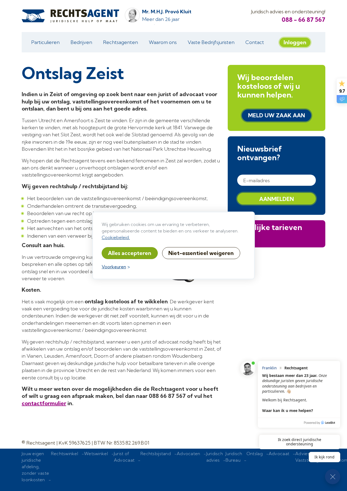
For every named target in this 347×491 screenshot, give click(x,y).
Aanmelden (276, 199)
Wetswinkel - (99, 457)
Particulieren (45, 42)
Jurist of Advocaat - (127, 460)
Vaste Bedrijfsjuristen (211, 42)
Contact (254, 42)
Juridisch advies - (216, 460)
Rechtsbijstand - (158, 457)
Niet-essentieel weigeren (201, 253)
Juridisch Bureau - (236, 460)
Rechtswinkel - (67, 457)
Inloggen (295, 42)
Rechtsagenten (120, 42)
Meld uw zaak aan (276, 115)
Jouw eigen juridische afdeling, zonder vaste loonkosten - (36, 470)
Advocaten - (191, 457)
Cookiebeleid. (116, 237)
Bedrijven (81, 42)
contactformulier (44, 403)
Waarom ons (163, 42)
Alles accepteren (129, 253)
